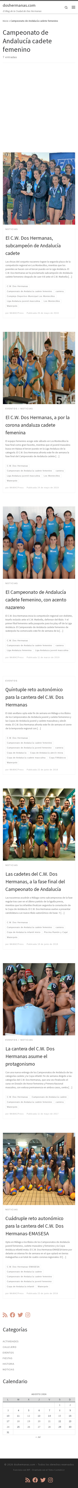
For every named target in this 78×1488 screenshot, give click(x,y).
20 (39, 1421)
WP (28, 1470)
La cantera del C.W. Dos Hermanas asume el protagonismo (29, 1056)
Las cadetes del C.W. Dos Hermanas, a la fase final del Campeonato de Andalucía (35, 881)
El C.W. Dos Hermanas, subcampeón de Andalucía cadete (33, 245)
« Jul (38, 1437)
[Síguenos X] (20, 1315)
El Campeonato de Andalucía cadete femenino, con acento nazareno (35, 599)
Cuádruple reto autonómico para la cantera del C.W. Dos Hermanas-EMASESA (34, 1226)
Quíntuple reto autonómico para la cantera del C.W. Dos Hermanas (34, 697)
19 (28, 1421)
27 (39, 1426)
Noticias (8, 1369)
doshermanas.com (24, 1464)
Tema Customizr (56, 1470)
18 (18, 1421)
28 (49, 1426)
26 (28, 1426)
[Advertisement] (39, 111)
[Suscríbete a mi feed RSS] (5, 1315)
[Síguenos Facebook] (12, 1315)
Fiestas (8, 1358)
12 (28, 1415)
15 (59, 1415)
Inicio (5, 20)
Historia (8, 1363)
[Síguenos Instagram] (27, 1315)
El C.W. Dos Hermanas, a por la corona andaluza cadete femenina (37, 425)
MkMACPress (17, 313)
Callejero (10, 1347)
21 (49, 1421)
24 (8, 1426)
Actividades (11, 1341)
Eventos (8, 1352)
